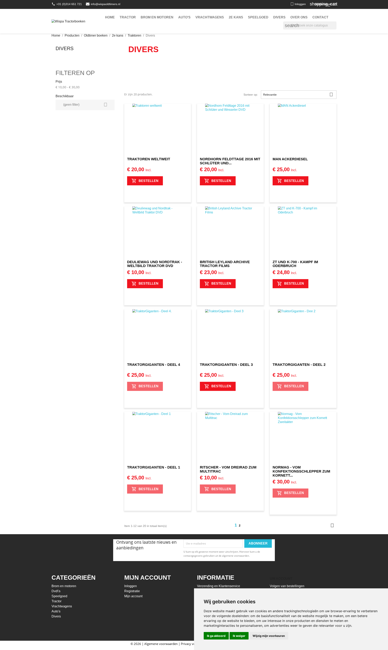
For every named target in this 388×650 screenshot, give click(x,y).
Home (110, 17)
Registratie (132, 591)
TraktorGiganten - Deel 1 (153, 467)
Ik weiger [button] (239, 635)
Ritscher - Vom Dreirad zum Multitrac (228, 469)
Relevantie (298, 94)
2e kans (236, 17)
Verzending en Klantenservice (218, 586)
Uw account (281, 578)
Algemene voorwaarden (161, 644)
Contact (320, 17)
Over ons (299, 17)
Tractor (128, 17)
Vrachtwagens (209, 17)
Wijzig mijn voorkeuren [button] (269, 635)
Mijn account (133, 596)
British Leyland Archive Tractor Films (225, 264)
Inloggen (130, 586)
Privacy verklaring (193, 644)
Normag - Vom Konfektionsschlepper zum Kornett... (301, 471)
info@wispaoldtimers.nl (105, 4)
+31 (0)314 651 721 (69, 4)
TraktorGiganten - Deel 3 (226, 365)
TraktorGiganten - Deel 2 (299, 365)
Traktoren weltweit (148, 159)
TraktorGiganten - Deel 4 (153, 365)
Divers (279, 17)
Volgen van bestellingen (287, 586)
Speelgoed (258, 17)
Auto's (184, 17)
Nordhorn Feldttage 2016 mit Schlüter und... (230, 161)
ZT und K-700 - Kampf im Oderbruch (295, 264)
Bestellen (148, 181)
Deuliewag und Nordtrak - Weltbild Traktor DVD (154, 264)
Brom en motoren (157, 17)
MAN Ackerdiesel (290, 159)
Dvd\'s (56, 591)
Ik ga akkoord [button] (216, 635)
